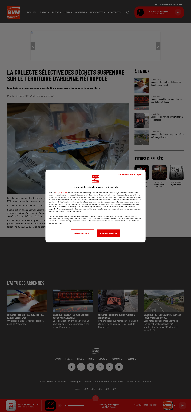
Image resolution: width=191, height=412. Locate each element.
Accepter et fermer (108, 233)
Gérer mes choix (82, 233)
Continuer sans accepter (130, 174)
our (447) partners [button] (61, 192)
